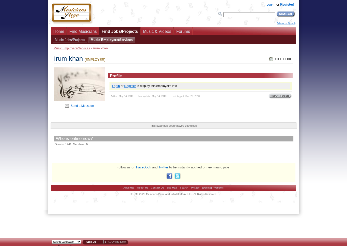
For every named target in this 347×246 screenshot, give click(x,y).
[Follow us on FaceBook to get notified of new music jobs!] (169, 178)
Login (116, 86)
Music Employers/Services (112, 40)
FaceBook (143, 167)
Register (130, 86)
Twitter (163, 167)
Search (184, 187)
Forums (183, 31)
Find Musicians (83, 31)
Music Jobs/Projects (70, 40)
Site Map (172, 187)
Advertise (128, 187)
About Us (142, 187)
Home (58, 31)
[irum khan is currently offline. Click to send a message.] (281, 61)
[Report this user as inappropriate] (280, 98)
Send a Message (82, 105)
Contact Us (157, 187)
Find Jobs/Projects (120, 31)
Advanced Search (286, 23)
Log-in (270, 4)
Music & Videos (157, 31)
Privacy (195, 187)
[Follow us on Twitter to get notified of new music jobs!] (178, 178)
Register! (287, 4)
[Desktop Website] (213, 187)
